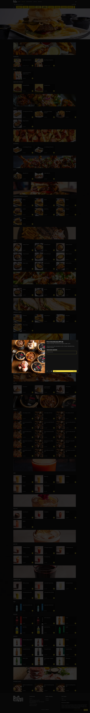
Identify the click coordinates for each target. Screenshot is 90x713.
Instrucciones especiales (52, 349)
